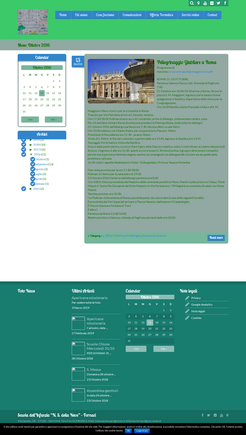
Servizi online (190, 15)
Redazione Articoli (154, 235)
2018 (36, 144)
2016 (37, 154)
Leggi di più (142, 431)
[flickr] (212, 3)
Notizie (120, 235)
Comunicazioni (132, 15)
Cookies (196, 317)
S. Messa (94, 369)
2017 (36, 149)
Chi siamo (81, 15)
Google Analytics (202, 304)
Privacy (196, 297)
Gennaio (40, 183)
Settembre (41, 164)
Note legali (198, 311)
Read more (216, 237)
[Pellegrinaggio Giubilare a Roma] (121, 81)
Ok (128, 431)
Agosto (39, 169)
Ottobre (40, 159)
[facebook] (225, 3)
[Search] (192, 3)
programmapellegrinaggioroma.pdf (191, 71)
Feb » (54, 119)
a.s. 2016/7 (107, 235)
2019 (36, 139)
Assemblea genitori (102, 390)
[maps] (198, 3)
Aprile (38, 178)
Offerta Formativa (161, 15)
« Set (30, 119)
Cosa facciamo (105, 15)
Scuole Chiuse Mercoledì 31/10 (101, 346)
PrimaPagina (134, 235)
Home (63, 15)
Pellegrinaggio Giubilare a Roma (186, 62)
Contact (212, 15)
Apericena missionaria (90, 297)
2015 (36, 188)
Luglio (38, 174)
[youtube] (205, 3)
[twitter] (218, 3)
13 (41, 93)
